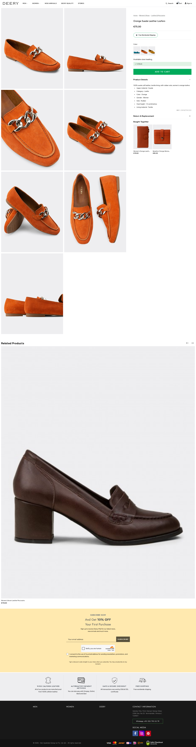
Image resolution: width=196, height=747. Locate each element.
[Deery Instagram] (142, 733)
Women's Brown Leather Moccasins (13, 600)
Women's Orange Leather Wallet (144, 151)
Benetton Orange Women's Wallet (164, 151)
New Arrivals (51, 3)
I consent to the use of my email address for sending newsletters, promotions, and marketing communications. (98, 655)
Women (35, 3)
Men (24, 3)
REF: (178, 110)
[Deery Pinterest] (148, 733)
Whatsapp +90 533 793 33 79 (147, 721)
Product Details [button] (140, 80)
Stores (81, 3)
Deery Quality (67, 3)
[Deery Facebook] (135, 733)
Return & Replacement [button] (143, 116)
